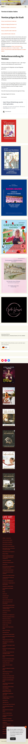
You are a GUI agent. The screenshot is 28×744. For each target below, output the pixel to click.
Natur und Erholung (6, 630)
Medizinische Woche (7, 618)
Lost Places (5, 612)
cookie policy (12, 735)
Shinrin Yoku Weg (6, 673)
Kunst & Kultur (5, 597)
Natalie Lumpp (5, 624)
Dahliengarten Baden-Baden (8, 562)
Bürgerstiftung (5, 553)
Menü (2, 6)
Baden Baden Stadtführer (8, 542)
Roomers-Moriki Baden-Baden (8, 658)
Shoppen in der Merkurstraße (8, 675)
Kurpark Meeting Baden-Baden (8, 605)
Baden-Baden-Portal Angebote (9, 551)
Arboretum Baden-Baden (7, 540)
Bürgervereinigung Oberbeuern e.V (8, 24)
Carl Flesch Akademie (7, 560)
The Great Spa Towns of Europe (9, 704)
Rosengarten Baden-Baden (8, 660)
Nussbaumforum (6, 632)
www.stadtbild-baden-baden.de (8, 33)
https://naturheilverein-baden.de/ (8, 21)
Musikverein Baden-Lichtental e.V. (8, 27)
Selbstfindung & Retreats (8, 671)
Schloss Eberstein (6, 662)
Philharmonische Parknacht (8, 639)
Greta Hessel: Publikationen (8, 580)
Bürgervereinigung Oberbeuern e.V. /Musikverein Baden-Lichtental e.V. (8, 557)
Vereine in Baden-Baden (7, 713)
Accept (12, 738)
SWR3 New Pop (5, 702)
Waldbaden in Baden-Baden (8, 720)
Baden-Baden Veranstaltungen (8, 546)
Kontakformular (6, 595)
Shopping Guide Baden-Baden (8, 677)
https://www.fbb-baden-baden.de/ (9, 30)
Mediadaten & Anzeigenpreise (8, 614)
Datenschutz (5, 564)
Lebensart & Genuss (6, 610)
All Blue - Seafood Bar (7, 538)
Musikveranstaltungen (7, 622)
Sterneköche (5, 700)
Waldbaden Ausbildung (7, 718)
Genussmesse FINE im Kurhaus (8, 575)
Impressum (5, 593)
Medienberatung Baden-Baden (8, 616)
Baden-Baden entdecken (7, 544)
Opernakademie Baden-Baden (8, 634)
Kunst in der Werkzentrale (8, 599)
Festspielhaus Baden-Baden (8, 570)
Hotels (4, 591)
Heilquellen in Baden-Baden (8, 586)
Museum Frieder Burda (7, 620)
